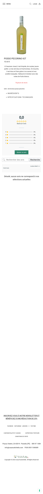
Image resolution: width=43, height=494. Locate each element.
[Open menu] (4, 4)
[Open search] (30, 4)
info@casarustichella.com (14, 448)
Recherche (35, 160)
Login (35, 4)
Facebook (10, 426)
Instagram (17, 426)
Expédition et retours (32, 433)
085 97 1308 (36, 444)
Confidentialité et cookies (12, 433)
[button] (8, 4)
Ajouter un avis (21, 152)
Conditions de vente (21, 436)
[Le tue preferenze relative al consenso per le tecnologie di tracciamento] (39, 490)
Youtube (33, 426)
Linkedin (25, 426)
